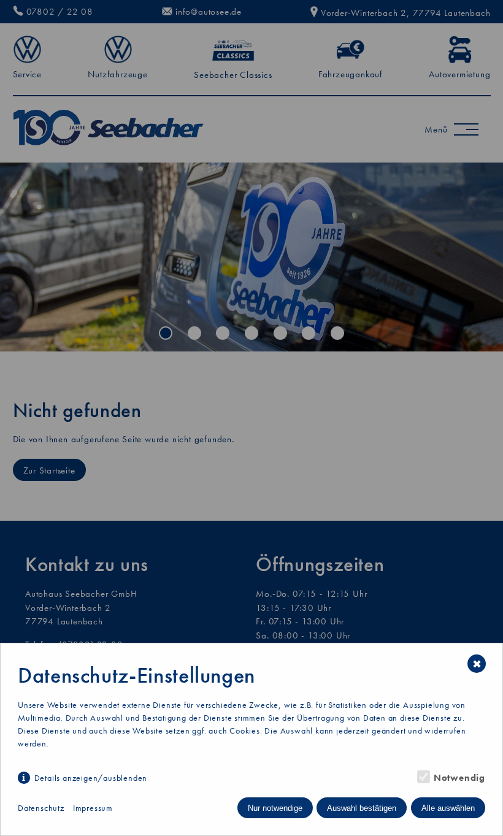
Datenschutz (41, 807)
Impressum (93, 807)
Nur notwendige (275, 808)
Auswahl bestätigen (361, 808)
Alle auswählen (448, 808)
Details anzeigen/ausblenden (90, 777)
